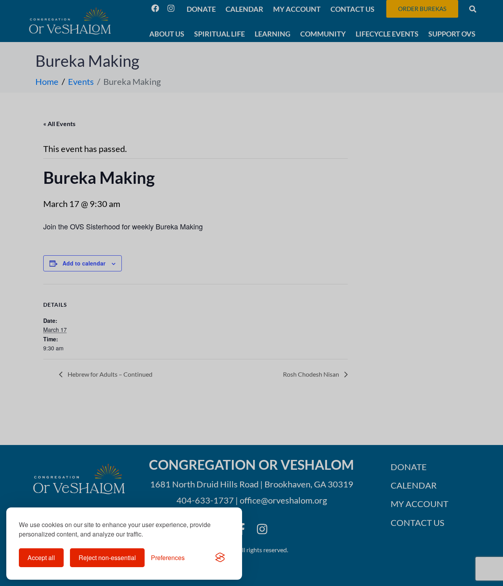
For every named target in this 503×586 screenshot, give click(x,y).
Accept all (41, 557)
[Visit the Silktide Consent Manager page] (220, 557)
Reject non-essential (107, 557)
